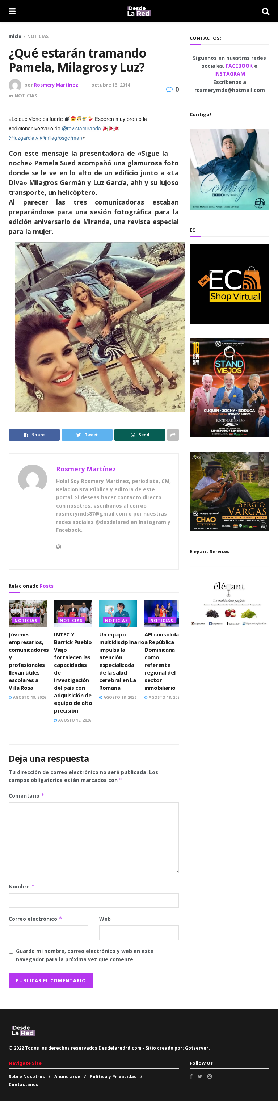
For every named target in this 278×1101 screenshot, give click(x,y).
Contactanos (23, 1084)
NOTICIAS (38, 36)
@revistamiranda (81, 128)
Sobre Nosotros (27, 1076)
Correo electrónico (35, 918)
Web (105, 918)
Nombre (22, 886)
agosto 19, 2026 (29, 697)
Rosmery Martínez (56, 84)
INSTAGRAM (229, 73)
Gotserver (196, 1048)
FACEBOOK (240, 65)
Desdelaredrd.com (120, 1048)
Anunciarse (67, 1076)
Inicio (15, 36)
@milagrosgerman (61, 137)
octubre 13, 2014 (110, 84)
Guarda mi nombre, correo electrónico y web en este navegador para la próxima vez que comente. (84, 954)
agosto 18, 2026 (119, 697)
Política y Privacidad (113, 1076)
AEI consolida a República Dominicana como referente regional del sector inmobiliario (161, 661)
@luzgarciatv (23, 137)
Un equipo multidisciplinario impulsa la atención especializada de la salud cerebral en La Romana (121, 661)
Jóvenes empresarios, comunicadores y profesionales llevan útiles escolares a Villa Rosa (29, 661)
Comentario (27, 795)
